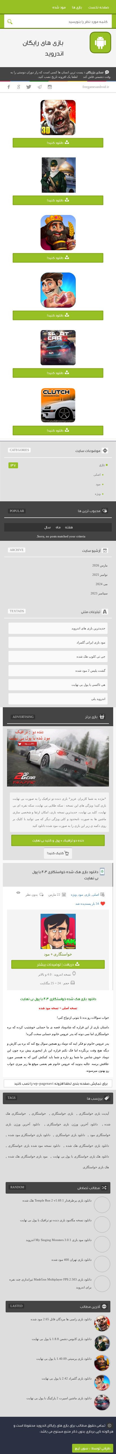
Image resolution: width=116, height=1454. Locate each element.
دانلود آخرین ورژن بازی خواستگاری (72, 1124)
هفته (69, 527)
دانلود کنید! (55, 143)
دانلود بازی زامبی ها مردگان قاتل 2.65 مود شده (61, 1319)
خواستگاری (39, 1113)
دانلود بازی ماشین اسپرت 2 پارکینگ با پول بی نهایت (59, 1398)
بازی (101, 465)
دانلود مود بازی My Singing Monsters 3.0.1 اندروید (59, 1240)
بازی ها (77, 7)
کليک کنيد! (55, 853)
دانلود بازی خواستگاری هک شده (87, 1145)
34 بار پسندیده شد (87, 903)
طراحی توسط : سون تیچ (92, 1448)
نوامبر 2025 (100, 574)
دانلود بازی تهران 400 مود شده (72, 1259)
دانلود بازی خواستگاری (70, 1135)
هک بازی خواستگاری (96, 1167)
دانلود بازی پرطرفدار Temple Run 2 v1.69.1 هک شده (57, 1200)
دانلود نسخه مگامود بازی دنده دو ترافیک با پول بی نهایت (56, 1220)
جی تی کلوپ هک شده (91, 656)
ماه (58, 527)
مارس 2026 (100, 565)
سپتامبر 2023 (99, 593)
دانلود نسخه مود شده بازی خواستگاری (34, 1145)
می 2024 (102, 584)
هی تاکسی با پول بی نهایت (88, 684)
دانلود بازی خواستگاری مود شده (29, 1135)
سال (47, 527)
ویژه (98, 493)
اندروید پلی (98, 698)
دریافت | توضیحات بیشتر (55, 964)
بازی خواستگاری (62, 1113)
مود (98, 484)
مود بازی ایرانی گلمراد (91, 642)
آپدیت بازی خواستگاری (94, 1113)
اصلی (97, 474)
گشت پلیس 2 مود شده (90, 670)
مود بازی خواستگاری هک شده (28, 1156)
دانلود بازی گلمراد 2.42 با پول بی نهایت (67, 1378)
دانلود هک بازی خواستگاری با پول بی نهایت (81, 1156)
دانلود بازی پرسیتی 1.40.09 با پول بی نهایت (64, 1358)
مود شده (59, 7)
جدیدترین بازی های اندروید (88, 628)
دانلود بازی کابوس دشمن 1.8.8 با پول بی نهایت (62, 1339)
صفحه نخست (98, 7)
